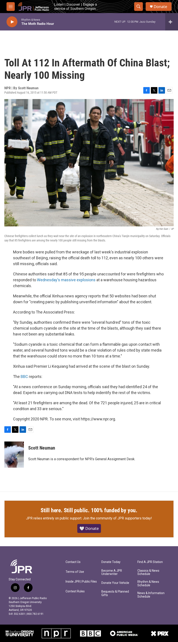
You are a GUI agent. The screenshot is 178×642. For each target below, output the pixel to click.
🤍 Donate (89, 528)
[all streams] (171, 21)
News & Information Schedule (151, 594)
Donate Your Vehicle (115, 583)
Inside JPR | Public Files (81, 581)
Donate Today (110, 562)
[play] (11, 21)
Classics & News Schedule (148, 572)
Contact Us (73, 562)
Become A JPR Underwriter (111, 572)
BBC (24, 376)
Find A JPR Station (150, 562)
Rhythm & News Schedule (148, 583)
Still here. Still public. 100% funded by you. (89, 510)
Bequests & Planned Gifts (115, 593)
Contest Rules (75, 591)
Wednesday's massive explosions (66, 280)
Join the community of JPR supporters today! (117, 518)
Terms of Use (75, 571)
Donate (160, 6)
